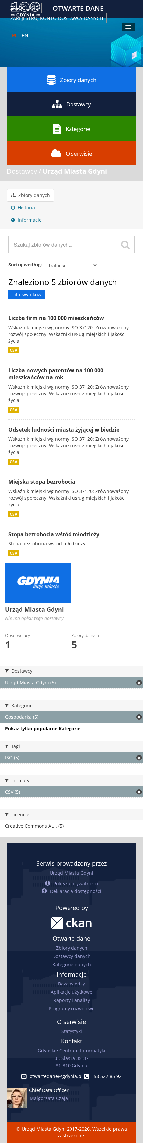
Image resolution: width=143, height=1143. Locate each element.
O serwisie (79, 153)
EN (25, 35)
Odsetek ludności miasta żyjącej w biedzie (63, 429)
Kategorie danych (71, 964)
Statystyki (71, 1031)
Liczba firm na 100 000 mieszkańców (56, 318)
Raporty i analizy (71, 1000)
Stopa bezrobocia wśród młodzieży (53, 534)
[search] (125, 245)
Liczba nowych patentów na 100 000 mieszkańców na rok (55, 374)
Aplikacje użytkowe (71, 992)
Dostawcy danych (71, 956)
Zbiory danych (78, 80)
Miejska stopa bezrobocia (41, 481)
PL (15, 35)
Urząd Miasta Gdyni (75, 171)
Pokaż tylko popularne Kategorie (42, 728)
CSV (13, 350)
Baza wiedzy (71, 984)
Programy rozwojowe (72, 1008)
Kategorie (78, 129)
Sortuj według (24, 264)
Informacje (29, 220)
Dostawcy (78, 104)
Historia (25, 207)
